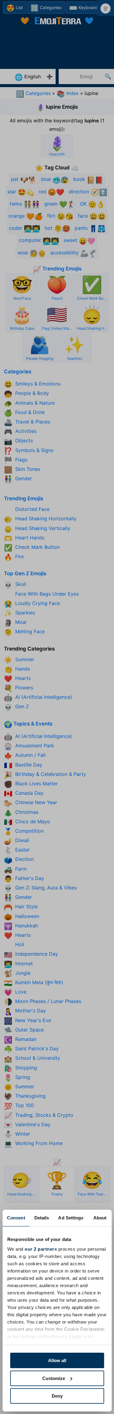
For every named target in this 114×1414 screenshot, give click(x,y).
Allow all (57, 1360)
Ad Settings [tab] (70, 1217)
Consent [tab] (16, 1217)
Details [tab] (41, 1217)
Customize (53, 1378)
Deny (57, 1396)
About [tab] (100, 1217)
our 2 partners (41, 1249)
